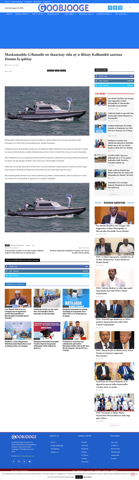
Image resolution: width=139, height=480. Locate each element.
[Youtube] (30, 461)
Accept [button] (79, 477)
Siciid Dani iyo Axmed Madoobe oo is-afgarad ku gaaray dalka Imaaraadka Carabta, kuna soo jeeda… (112, 384)
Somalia (28, 245)
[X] (120, 8)
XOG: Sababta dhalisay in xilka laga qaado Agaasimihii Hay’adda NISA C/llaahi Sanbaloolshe (114, 291)
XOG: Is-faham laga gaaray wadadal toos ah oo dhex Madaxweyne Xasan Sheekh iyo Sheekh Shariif (115, 259)
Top (33, 245)
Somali (57, 70)
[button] (130, 7)
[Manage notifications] (133, 474)
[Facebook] (110, 8)
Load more (113, 194)
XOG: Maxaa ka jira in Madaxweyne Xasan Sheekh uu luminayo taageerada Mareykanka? (114, 353)
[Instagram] (115, 8)
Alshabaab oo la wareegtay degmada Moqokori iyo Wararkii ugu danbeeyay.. (120, 185)
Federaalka (50, 70)
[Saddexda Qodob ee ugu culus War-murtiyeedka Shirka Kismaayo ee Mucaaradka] (47, 298)
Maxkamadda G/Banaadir (17, 245)
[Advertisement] (69, 32)
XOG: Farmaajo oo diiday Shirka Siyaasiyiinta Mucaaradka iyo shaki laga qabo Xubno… (113, 415)
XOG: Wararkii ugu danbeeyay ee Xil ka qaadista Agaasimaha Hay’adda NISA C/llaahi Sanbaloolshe (113, 322)
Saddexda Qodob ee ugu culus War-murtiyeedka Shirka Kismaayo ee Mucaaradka (46, 311)
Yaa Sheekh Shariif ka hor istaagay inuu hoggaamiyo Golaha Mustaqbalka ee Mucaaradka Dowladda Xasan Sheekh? (17, 313)
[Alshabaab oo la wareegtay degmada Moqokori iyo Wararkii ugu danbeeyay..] (101, 185)
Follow (85, 271)
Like (86, 266)
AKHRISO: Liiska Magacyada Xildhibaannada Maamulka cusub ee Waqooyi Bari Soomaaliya (18, 344)
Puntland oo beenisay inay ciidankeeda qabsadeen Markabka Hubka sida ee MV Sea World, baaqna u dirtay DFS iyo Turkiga (76, 346)
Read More (87, 477)
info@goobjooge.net (27, 456)
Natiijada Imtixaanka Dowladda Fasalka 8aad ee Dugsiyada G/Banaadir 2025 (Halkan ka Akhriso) (46, 345)
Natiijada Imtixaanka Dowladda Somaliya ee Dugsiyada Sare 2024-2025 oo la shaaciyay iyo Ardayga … (75, 312)
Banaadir (63, 70)
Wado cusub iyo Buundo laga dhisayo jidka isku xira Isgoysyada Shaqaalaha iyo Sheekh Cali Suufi (120, 172)
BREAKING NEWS (67, 339)
